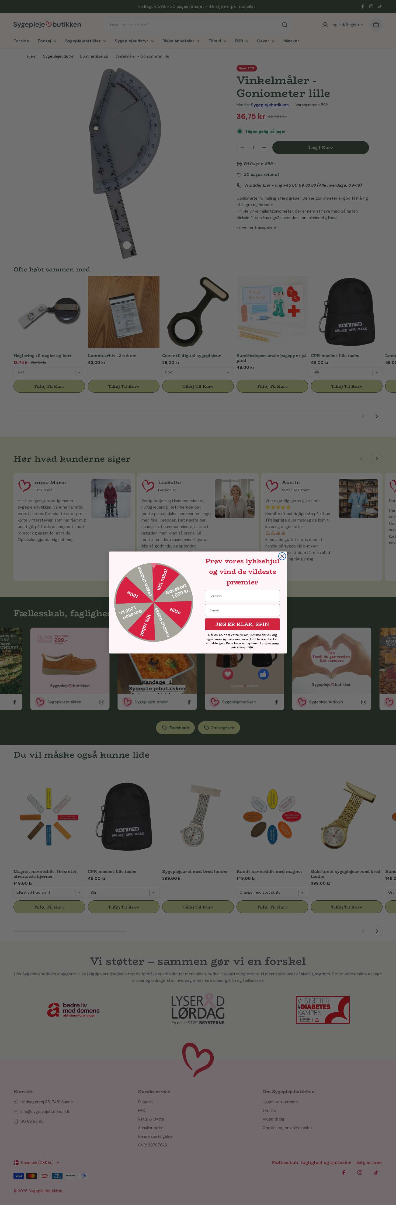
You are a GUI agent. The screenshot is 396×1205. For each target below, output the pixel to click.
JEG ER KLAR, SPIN (242, 624)
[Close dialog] (282, 556)
